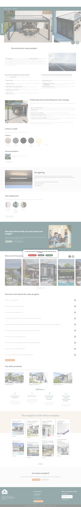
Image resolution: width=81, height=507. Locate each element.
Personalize (41, 255)
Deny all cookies (32, 255)
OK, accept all (49, 255)
